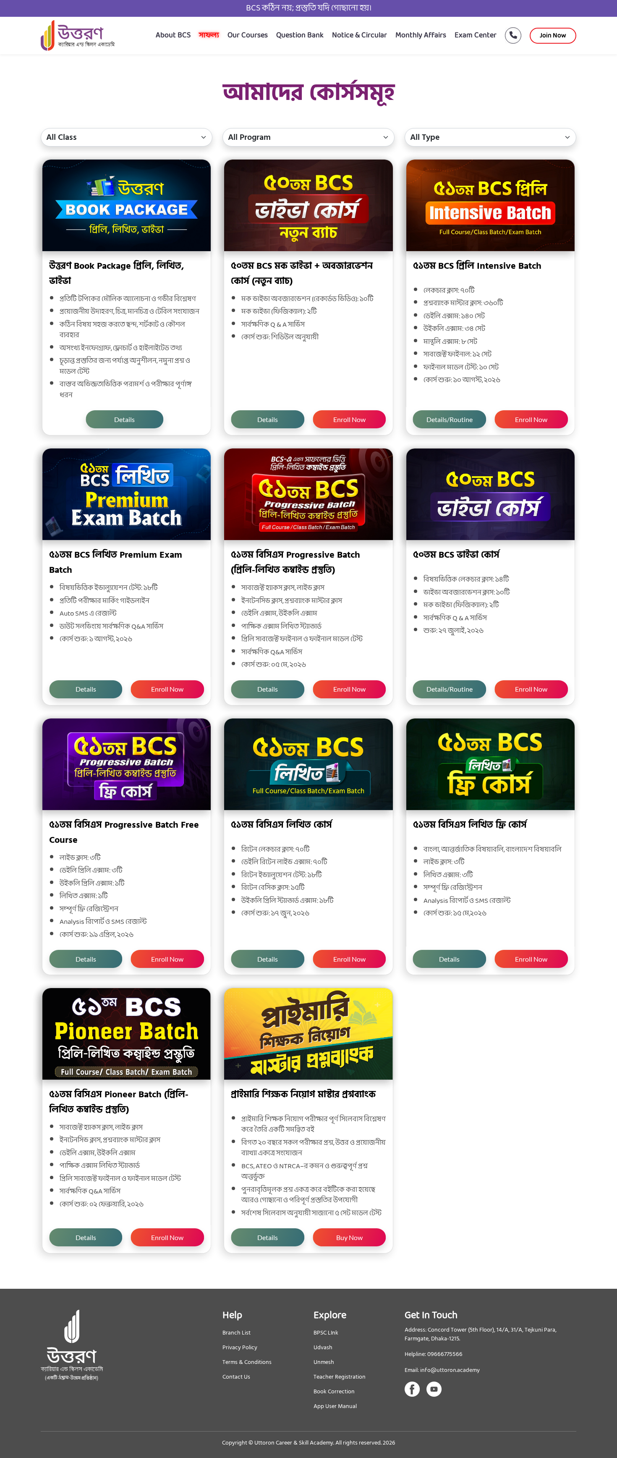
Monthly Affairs (420, 35)
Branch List (236, 1332)
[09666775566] (509, 35)
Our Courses (247, 35)
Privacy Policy (239, 1347)
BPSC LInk (326, 1332)
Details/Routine (449, 419)
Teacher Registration (340, 1377)
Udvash (323, 1347)
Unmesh (324, 1362)
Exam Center (476, 35)
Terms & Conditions (247, 1362)
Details (124, 419)
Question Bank (300, 35)
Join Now (553, 35)
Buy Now (349, 1237)
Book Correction (334, 1391)
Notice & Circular (359, 35)
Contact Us (236, 1377)
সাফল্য (209, 35)
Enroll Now (349, 419)
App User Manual (335, 1406)
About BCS (173, 35)
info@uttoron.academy (450, 1370)
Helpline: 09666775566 (434, 1354)
